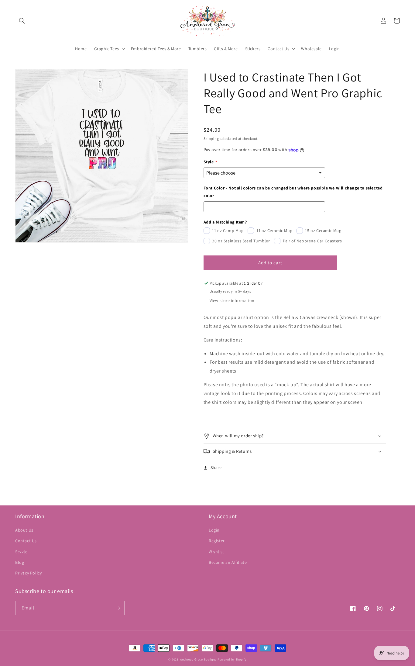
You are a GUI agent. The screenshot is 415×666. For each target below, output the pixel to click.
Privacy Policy (28, 573)
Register (217, 540)
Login (214, 530)
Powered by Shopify (232, 659)
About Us (24, 530)
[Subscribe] (117, 608)
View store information (232, 300)
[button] (22, 20)
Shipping (211, 138)
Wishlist (216, 551)
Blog (19, 562)
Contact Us (26, 540)
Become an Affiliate (228, 562)
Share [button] (216, 467)
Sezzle (21, 551)
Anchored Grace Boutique (198, 659)
